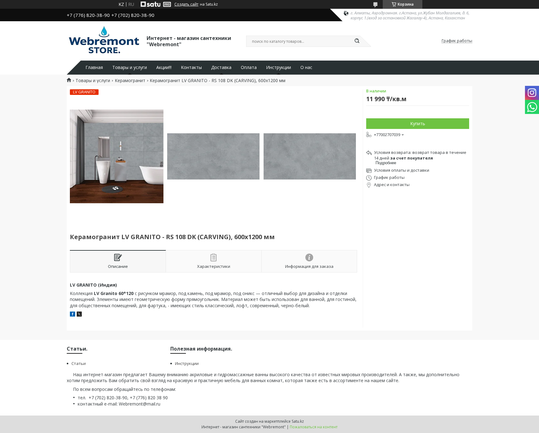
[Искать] (357, 41)
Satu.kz (298, 421)
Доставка (221, 67)
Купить (417, 123)
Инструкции (278, 67)
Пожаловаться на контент (313, 427)
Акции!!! (164, 67)
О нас (306, 67)
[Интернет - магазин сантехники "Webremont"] (104, 41)
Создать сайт (186, 4)
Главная (94, 67)
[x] (79, 315)
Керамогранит (130, 80)
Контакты (191, 67)
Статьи (78, 363)
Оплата (249, 67)
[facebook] (72, 315)
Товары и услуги (129, 67)
